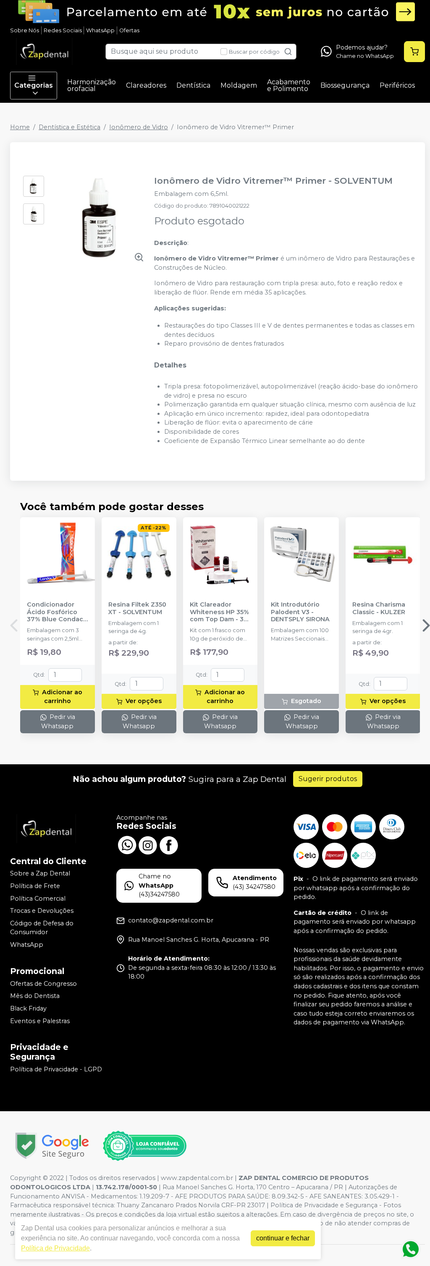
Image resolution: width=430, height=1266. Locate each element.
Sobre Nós (24, 30)
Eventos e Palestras (40, 1021)
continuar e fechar (282, 1238)
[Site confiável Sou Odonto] (144, 1146)
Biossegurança (345, 85)
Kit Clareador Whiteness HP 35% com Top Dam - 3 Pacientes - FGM (219, 612)
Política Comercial (38, 898)
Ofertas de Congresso (43, 983)
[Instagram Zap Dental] (147, 844)
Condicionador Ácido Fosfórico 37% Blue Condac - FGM (57, 612)
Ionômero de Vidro (138, 127)
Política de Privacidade (55, 1248)
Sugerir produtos (328, 779)
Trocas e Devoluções (41, 910)
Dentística (193, 85)
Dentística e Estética (69, 127)
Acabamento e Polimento (288, 85)
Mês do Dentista (35, 996)
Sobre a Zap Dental (40, 874)
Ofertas (129, 30)
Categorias (33, 85)
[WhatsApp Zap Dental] (126, 844)
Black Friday (28, 1008)
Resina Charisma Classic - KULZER (378, 608)
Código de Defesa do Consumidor (41, 928)
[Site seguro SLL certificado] (52, 1146)
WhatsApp (100, 30)
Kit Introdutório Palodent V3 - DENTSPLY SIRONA (300, 612)
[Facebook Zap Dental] (168, 844)
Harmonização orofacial (91, 85)
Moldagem (238, 85)
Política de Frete (35, 886)
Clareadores (146, 85)
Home (20, 127)
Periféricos (397, 85)
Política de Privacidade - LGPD (56, 1069)
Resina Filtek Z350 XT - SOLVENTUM (137, 608)
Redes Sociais (63, 30)
